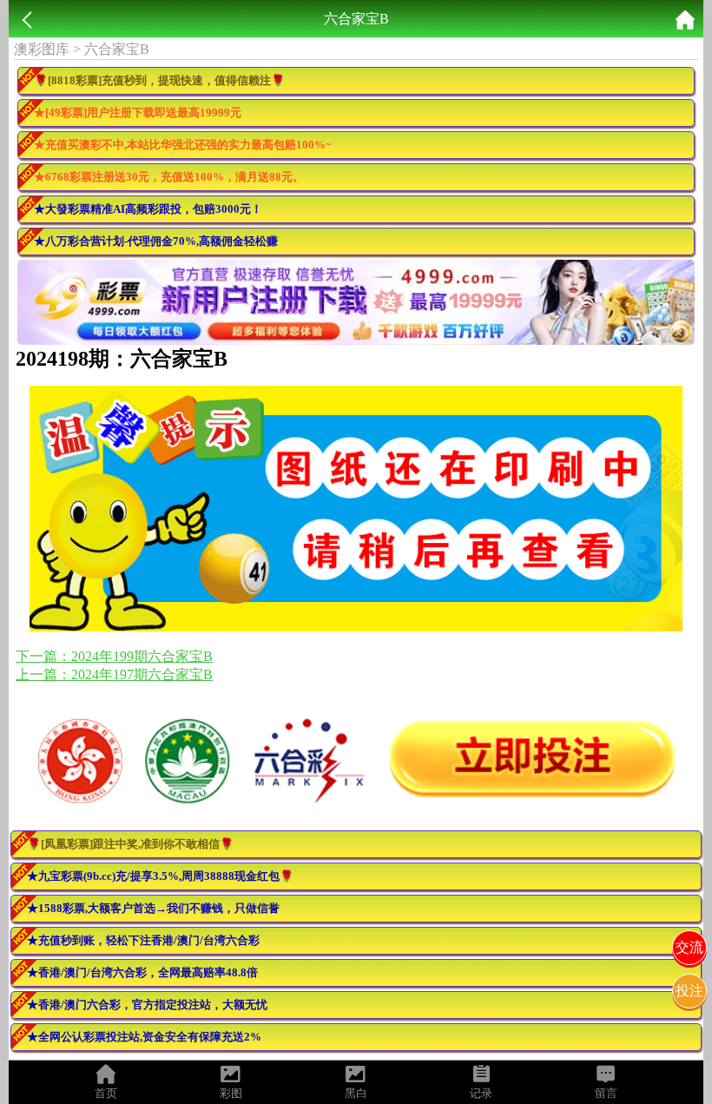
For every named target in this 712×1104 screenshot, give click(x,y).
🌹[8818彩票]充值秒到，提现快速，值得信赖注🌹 (159, 80)
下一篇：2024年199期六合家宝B (114, 656)
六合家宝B (116, 49)
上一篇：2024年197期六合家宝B (114, 674)
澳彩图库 (41, 49)
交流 (689, 947)
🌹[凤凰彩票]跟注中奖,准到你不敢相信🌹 (130, 843)
